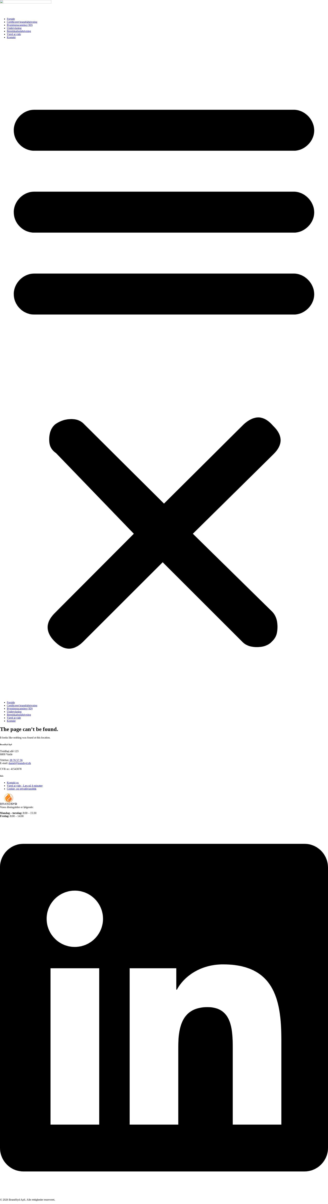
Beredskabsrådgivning (19, 31)
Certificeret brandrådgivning (22, 21)
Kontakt (11, 37)
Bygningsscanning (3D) (20, 25)
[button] (164, 370)
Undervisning (14, 28)
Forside (11, 18)
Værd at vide (14, 34)
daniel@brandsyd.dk (20, 763)
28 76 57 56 (16, 760)
